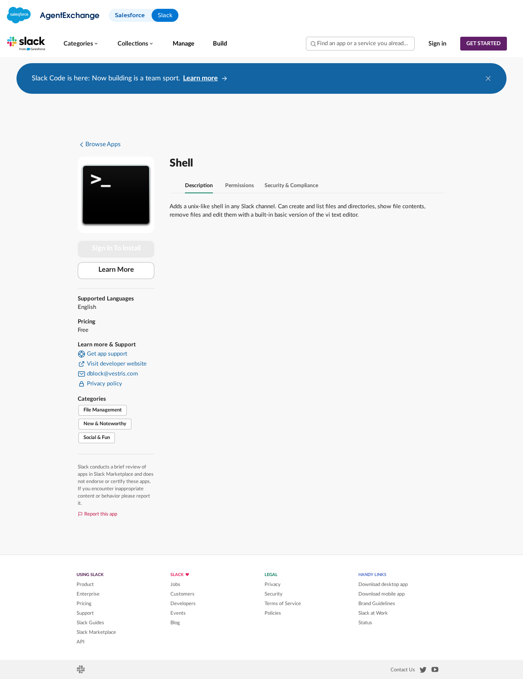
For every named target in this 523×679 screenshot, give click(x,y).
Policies (273, 613)
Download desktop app (383, 584)
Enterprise (88, 594)
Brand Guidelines (376, 603)
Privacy (273, 584)
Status (365, 622)
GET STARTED (483, 43)
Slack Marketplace (96, 632)
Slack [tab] (165, 15)
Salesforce (130, 15)
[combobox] (360, 44)
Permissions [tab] (239, 185)
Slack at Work (373, 613)
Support (85, 613)
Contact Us (403, 669)
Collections (133, 44)
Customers (182, 594)
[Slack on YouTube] (435, 671)
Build (220, 44)
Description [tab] (199, 185)
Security (274, 594)
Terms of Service (283, 603)
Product (85, 584)
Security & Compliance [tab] (291, 185)
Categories (78, 44)
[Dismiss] (488, 78)
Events (178, 613)
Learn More (116, 269)
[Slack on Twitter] (423, 671)
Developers (183, 603)
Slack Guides (90, 622)
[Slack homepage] (81, 672)
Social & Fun (96, 437)
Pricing (84, 603)
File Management (102, 410)
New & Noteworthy (104, 423)
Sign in (437, 44)
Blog (175, 622)
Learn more (200, 78)
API (81, 642)
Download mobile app (381, 594)
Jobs (175, 584)
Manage (183, 44)
